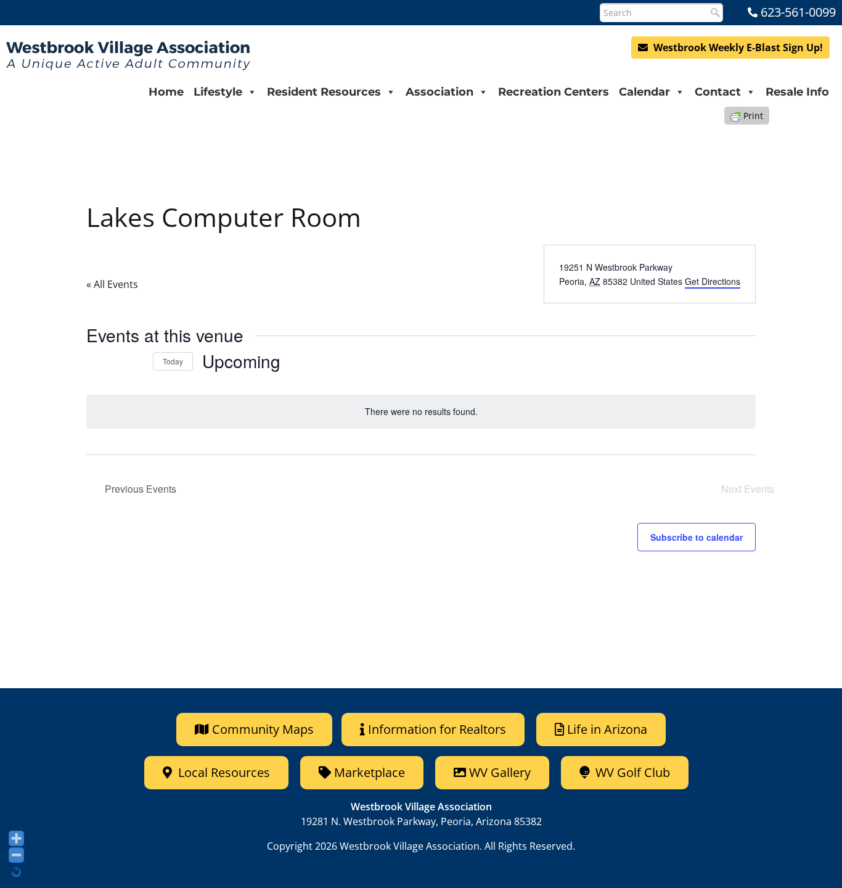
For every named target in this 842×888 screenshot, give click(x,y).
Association (439, 92)
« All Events (112, 284)
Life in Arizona (607, 729)
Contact (718, 92)
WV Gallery (500, 772)
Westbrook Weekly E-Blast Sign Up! (737, 47)
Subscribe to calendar (696, 537)
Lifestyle (218, 92)
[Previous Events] (112, 361)
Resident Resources (324, 92)
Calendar (644, 92)
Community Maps (261, 729)
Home (166, 92)
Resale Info (797, 92)
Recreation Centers (553, 92)
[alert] (421, 412)
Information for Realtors (437, 729)
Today (173, 361)
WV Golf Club (631, 772)
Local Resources (222, 772)
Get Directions (712, 281)
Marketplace (368, 772)
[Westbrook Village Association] (128, 55)
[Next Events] (136, 361)
